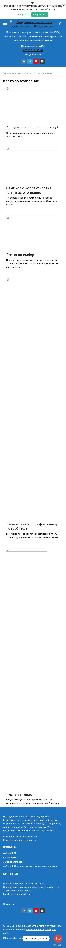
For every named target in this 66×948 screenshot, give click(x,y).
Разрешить (40, 14)
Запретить (24, 14)
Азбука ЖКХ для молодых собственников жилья (30, 866)
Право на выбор (20, 255)
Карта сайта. (33, 929)
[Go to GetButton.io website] (58, 945)
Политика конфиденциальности (20, 840)
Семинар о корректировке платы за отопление (28, 190)
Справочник (9, 857)
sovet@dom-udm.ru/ (21, 894)
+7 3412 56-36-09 (33, 50)
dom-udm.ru (24, 890)
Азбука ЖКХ (9, 853)
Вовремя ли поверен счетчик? (32, 128)
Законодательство (13, 862)
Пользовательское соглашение (20, 836)
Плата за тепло (19, 794)
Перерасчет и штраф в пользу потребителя (32, 526)
